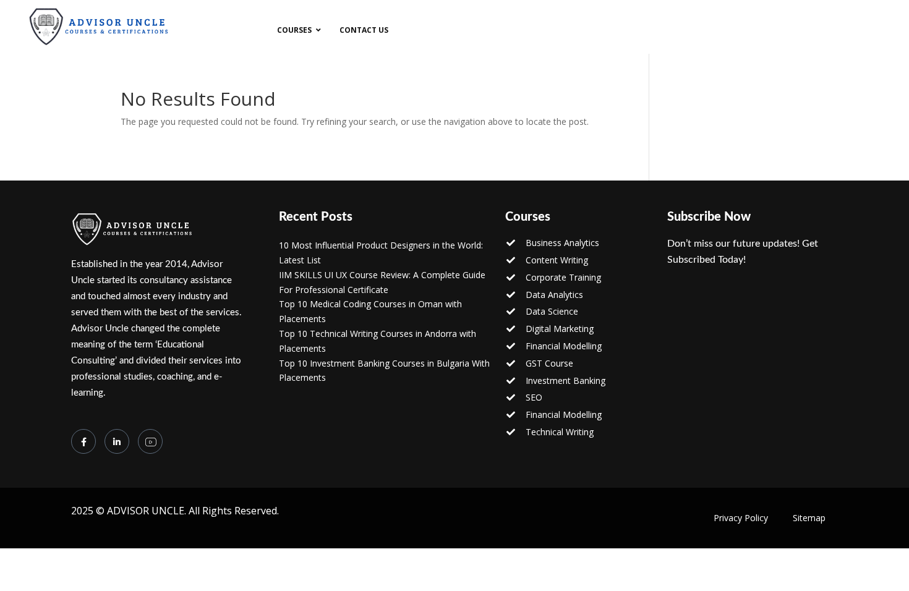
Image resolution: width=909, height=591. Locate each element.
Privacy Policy (741, 518)
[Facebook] (83, 441)
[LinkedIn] (117, 441)
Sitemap (809, 518)
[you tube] (150, 441)
